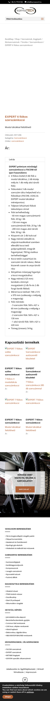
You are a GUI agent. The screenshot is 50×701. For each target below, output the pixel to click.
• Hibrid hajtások (11, 629)
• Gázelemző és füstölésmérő (16, 542)
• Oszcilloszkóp (10, 597)
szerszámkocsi (17, 141)
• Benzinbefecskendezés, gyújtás (17, 620)
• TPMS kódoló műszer (13, 594)
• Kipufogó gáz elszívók (13, 545)
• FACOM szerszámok (13, 649)
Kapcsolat (24, 489)
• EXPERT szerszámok (13, 652)
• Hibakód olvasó (11, 591)
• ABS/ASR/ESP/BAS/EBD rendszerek (18, 635)
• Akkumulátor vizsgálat (14, 603)
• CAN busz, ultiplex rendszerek (17, 626)
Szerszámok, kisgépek (31, 39)
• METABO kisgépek (12, 655)
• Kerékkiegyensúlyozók (14, 565)
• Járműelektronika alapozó (15, 617)
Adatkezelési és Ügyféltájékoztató (20, 669)
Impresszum (31, 672)
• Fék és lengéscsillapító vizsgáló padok (19, 536)
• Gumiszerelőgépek (12, 562)
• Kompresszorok (11, 568)
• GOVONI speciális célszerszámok (18, 658)
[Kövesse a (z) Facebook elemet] (25, 680)
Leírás (12, 159)
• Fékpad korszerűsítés (13, 539)
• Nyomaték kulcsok (12, 574)
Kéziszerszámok (12, 42)
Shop (17, 39)
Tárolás (24, 42)
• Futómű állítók (11, 577)
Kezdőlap (9, 39)
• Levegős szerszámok (13, 571)
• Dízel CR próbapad (12, 600)
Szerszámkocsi (36, 42)
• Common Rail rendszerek (15, 623)
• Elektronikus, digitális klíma (16, 632)
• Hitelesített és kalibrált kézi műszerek (19, 548)
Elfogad (8, 697)
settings (30, 692)
